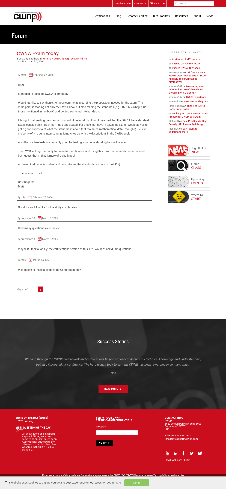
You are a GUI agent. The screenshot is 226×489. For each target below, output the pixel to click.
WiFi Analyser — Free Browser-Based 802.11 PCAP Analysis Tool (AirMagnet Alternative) (188, 77)
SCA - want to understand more (183, 130)
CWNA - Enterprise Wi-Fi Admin (70, 58)
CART (157, 3)
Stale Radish (176, 106)
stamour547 (175, 86)
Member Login (122, 3)
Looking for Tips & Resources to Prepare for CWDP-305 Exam (188, 115)
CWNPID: (101, 427)
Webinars (177, 460)
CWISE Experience (196, 97)
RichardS (174, 121)
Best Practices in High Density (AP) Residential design (188, 122)
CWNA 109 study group (195, 101)
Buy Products (161, 16)
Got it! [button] (137, 482)
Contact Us (140, 3)
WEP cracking (25, 421)
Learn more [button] (114, 482)
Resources (181, 16)
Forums (47, 58)
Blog (118, 16)
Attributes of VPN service (186, 59)
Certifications (102, 16)
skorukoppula (176, 72)
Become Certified (137, 16)
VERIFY (103, 442)
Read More (111, 388)
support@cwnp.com (186, 438)
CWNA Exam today (38, 53)
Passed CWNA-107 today (186, 63)
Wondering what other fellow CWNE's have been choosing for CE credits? (186, 89)
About (197, 16)
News (209, 16)
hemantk (174, 101)
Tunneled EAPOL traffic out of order (187, 107)
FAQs (187, 460)
